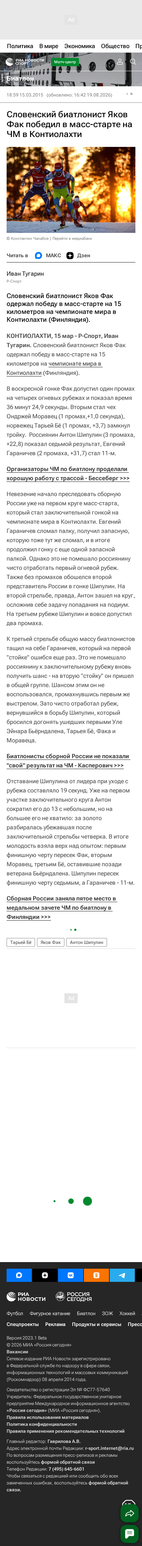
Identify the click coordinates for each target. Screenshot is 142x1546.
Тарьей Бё (20, 942)
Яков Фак (51, 942)
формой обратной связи (68, 1462)
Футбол (15, 1313)
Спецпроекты (23, 1324)
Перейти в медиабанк (72, 238)
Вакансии (17, 1351)
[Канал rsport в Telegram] (122, 1275)
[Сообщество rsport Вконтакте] (70, 1275)
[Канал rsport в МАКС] (19, 1275)
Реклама (55, 1324)
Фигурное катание (50, 1313)
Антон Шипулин (86, 942)
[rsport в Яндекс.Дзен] (44, 1275)
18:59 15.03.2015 (25, 94)
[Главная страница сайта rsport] (39, 62)
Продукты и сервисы (96, 1324)
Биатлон (86, 1313)
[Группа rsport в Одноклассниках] (96, 1275)
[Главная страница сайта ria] (7, 62)
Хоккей (127, 1313)
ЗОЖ (107, 1313)
